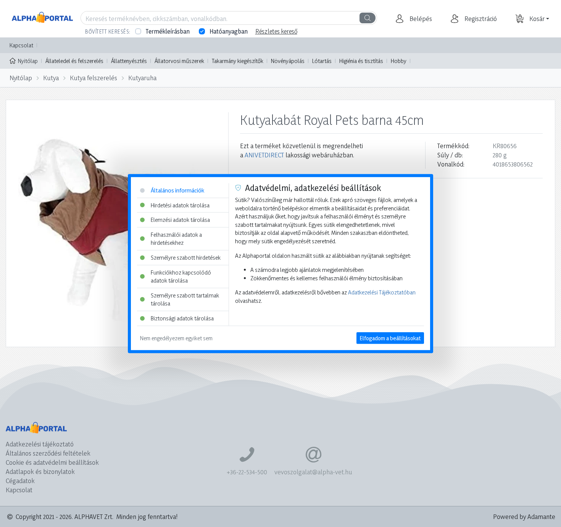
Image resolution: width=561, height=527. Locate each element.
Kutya (51, 78)
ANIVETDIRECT (264, 155)
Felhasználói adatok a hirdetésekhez (176, 238)
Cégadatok (20, 481)
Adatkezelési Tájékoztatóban (382, 292)
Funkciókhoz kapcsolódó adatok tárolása (181, 276)
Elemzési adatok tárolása (180, 219)
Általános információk (177, 190)
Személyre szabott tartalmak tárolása (185, 299)
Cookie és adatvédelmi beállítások (52, 462)
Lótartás (322, 61)
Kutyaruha (142, 78)
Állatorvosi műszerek (179, 61)
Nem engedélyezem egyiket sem (176, 337)
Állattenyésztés (129, 61)
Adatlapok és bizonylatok (40, 471)
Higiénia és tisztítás (361, 61)
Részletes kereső (276, 31)
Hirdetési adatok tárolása (180, 205)
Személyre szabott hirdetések (186, 257)
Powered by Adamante (524, 516)
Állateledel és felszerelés (74, 61)
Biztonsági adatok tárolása (182, 318)
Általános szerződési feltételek (48, 453)
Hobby (398, 61)
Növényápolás (288, 61)
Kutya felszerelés (93, 78)
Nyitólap (28, 61)
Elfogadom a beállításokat (390, 337)
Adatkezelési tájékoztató (40, 444)
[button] (419, 18)
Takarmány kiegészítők (237, 61)
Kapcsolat (21, 45)
